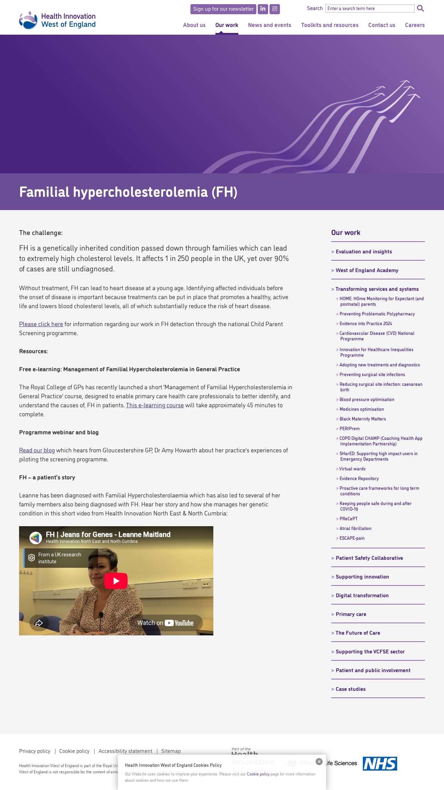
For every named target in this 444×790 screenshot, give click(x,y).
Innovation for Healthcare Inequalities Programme (376, 352)
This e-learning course (155, 404)
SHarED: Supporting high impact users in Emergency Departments (379, 456)
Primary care (351, 613)
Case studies (351, 688)
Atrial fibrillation (356, 528)
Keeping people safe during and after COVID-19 (376, 506)
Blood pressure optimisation (367, 399)
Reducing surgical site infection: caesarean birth (381, 386)
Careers (415, 24)
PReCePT (349, 518)
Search (420, 8)
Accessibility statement (125, 750)
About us (194, 24)
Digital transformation (362, 595)
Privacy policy (34, 750)
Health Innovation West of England (57, 17)
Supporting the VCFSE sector (370, 651)
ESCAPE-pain (352, 538)
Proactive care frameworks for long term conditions (379, 490)
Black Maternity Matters (363, 418)
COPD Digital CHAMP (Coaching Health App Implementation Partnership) (381, 440)
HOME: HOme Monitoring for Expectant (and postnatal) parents (382, 301)
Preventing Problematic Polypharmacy (377, 313)
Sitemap (171, 750)
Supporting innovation (362, 576)
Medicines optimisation (362, 409)
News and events (269, 24)
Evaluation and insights (364, 251)
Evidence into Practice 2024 (366, 323)
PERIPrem (350, 428)
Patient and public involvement (373, 670)
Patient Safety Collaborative (369, 557)
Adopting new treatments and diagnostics (380, 364)
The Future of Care (357, 632)
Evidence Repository (359, 478)
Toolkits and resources (330, 24)
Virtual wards (352, 468)
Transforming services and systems (377, 288)
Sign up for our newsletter (223, 8)
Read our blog (37, 449)
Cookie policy (74, 750)
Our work (226, 24)
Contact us (381, 24)
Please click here (41, 323)
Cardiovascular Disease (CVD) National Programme (377, 335)
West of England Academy (367, 270)
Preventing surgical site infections (372, 374)
